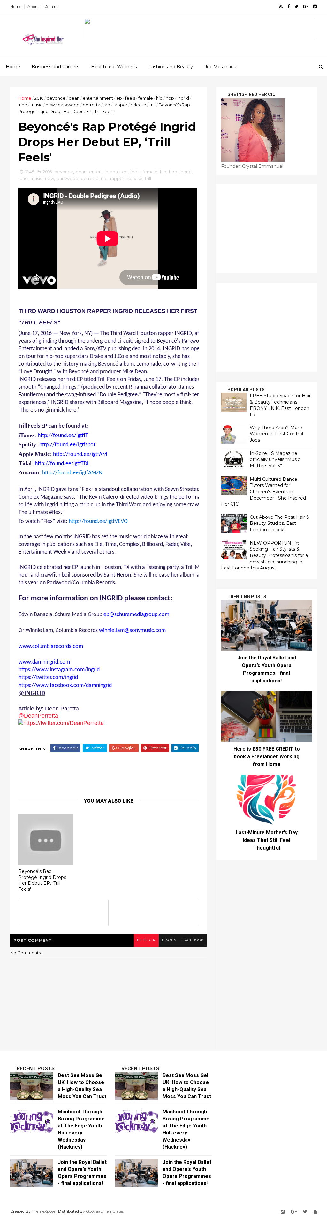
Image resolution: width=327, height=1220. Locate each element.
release (138, 104)
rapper (120, 104)
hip (159, 97)
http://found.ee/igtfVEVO (98, 521)
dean (74, 97)
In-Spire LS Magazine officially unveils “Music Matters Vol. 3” (275, 459)
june (22, 104)
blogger (146, 940)
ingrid (183, 97)
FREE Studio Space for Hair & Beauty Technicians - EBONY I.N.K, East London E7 (280, 405)
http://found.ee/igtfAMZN (72, 473)
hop (170, 97)
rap (106, 104)
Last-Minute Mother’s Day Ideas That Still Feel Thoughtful (267, 840)
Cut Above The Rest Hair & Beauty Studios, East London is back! (279, 523)
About (33, 6)
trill (152, 104)
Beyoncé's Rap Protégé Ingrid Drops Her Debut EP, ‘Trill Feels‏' (42, 880)
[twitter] (296, 6)
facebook (193, 940)
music (36, 104)
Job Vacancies (220, 67)
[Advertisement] (266, 229)
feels (130, 97)
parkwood (69, 104)
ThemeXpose (43, 1211)
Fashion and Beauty (170, 67)
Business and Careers (55, 67)
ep (119, 97)
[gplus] (305, 6)
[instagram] (315, 6)
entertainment (98, 97)
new (50, 104)
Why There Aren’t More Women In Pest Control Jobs (276, 434)
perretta (91, 104)
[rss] (281, 6)
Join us (51, 6)
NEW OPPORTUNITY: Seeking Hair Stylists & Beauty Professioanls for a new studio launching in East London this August (264, 555)
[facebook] (288, 6)
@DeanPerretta (38, 715)
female (145, 97)
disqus (169, 940)
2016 (38, 97)
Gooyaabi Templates (105, 1211)
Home (15, 6)
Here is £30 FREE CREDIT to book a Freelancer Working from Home (266, 756)
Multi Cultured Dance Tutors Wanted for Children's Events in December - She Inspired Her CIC (263, 491)
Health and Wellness (114, 67)
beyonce (56, 97)
